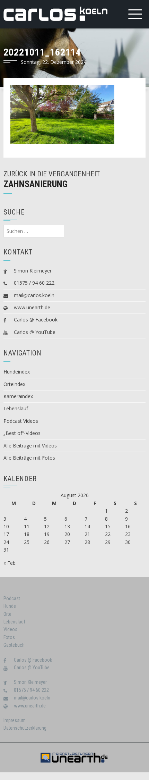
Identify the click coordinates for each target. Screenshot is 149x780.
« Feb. (10, 563)
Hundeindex (16, 371)
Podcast (11, 598)
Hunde (9, 606)
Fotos (9, 637)
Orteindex (14, 384)
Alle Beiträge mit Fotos (29, 457)
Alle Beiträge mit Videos (30, 445)
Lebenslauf (15, 408)
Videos (10, 629)
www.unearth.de (32, 307)
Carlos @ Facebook (36, 319)
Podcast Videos (20, 421)
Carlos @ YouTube (34, 332)
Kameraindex (18, 396)
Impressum (14, 720)
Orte (7, 614)
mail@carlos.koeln (34, 295)
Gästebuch (14, 645)
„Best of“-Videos (22, 433)
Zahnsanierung (35, 184)
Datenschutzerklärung (24, 728)
